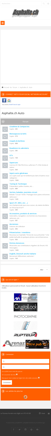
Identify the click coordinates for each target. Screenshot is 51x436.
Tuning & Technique (18, 184)
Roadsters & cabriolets (19, 148)
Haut (43, 413)
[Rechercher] (44, 3)
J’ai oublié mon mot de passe (12, 371)
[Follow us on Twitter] (19, 429)
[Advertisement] (25, 56)
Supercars (13, 162)
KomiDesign (40, 423)
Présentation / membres (19, 232)
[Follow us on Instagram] (25, 429)
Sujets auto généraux (18, 173)
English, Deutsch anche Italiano (22, 254)
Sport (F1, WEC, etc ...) (18, 203)
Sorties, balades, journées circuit (23, 192)
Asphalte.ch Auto (13, 113)
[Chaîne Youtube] (37, 429)
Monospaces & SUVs (17, 134)
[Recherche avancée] (48, 3)
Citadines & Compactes (19, 126)
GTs (11, 155)
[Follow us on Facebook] (13, 429)
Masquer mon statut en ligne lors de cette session (20, 378)
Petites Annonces (16, 243)
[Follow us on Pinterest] (31, 429)
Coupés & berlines (17, 141)
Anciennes (13, 224)
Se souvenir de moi (9, 375)
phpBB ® (18, 423)
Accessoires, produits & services (23, 213)
